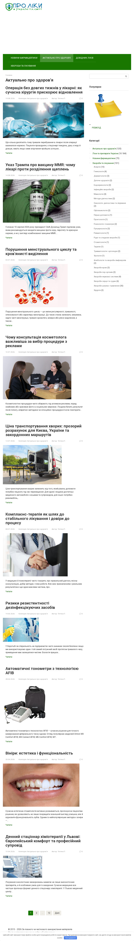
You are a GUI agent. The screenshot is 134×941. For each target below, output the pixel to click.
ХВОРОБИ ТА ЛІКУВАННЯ (23, 66)
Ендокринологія (101, 185)
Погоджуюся (70, 938)
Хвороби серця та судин (105, 281)
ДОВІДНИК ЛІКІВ (84, 58)
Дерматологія (100, 176)
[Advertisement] (67, 34)
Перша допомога (101, 215)
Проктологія (99, 219)
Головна (8, 75)
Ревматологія (100, 233)
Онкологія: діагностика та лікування (110, 203)
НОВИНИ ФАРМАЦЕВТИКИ (24, 58)
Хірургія (97, 290)
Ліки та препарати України (105, 153)
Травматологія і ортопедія (105, 251)
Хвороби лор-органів (103, 272)
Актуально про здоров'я (37, 98)
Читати (8, 153)
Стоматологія (100, 242)
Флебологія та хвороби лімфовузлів (110, 260)
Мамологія (98, 194)
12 (49, 913)
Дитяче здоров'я (101, 180)
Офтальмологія (100, 210)
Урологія (98, 256)
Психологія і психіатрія (104, 224)
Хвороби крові (100, 268)
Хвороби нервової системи (106, 277)
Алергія (97, 167)
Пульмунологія (100, 229)
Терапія (97, 247)
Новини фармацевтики (104, 158)
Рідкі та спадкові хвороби (105, 238)
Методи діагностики (103, 198)
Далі (57, 913)
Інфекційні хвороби (102, 189)
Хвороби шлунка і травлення (106, 286)
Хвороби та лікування (103, 163)
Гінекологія (99, 171)
